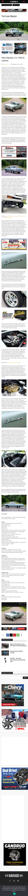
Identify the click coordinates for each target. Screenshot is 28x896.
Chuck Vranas (6, 64)
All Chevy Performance (6, 5)
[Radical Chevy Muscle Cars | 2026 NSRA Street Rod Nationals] (5, 646)
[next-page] (5, 665)
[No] (26, 890)
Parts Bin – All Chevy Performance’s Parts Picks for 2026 (17, 660)
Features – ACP (16, 5)
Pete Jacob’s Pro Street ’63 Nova (14, 362)
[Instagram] (14, 880)
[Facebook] (7, 635)
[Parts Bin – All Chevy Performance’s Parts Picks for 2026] (5, 660)
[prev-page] (2, 665)
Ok (14, 893)
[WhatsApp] (18, 635)
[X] (11, 635)
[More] (21, 635)
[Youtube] (18, 880)
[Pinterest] (14, 635)
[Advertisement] (14, 751)
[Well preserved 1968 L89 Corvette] (5, 653)
